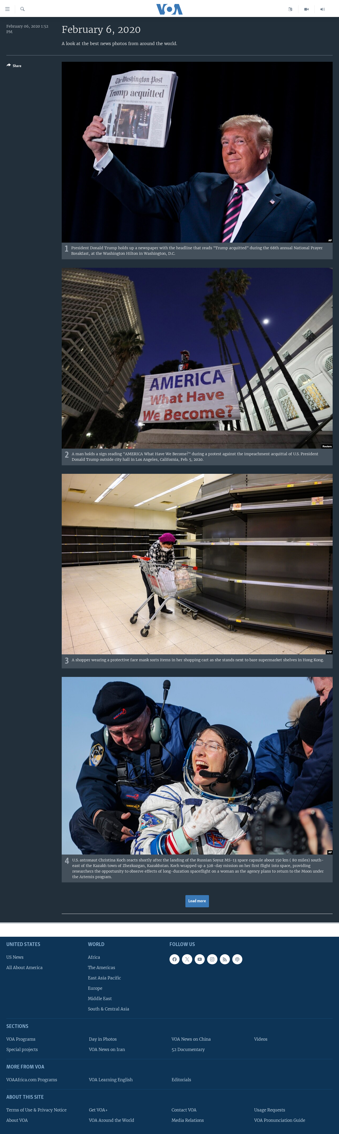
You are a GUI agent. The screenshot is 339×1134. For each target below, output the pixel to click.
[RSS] (225, 959)
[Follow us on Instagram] (212, 959)
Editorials (181, 1079)
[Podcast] (237, 959)
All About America (24, 967)
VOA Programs (20, 1039)
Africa (94, 957)
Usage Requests (269, 1110)
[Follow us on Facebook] (175, 959)
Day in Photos (103, 1039)
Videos (260, 1039)
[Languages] (290, 9)
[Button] (14, 67)
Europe (95, 988)
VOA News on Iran (107, 1049)
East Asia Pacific (104, 977)
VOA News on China (191, 1039)
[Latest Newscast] (323, 9)
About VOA (17, 1120)
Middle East (100, 998)
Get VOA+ (98, 1110)
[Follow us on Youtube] (200, 959)
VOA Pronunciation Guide (279, 1120)
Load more (197, 901)
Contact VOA (184, 1110)
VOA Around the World (111, 1120)
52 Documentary (188, 1049)
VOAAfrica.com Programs (31, 1079)
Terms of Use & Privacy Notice (36, 1110)
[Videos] (306, 9)
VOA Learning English (111, 1079)
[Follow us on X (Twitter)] (187, 959)
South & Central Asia (108, 1009)
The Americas (101, 967)
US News (15, 957)
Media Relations (188, 1120)
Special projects (22, 1049)
